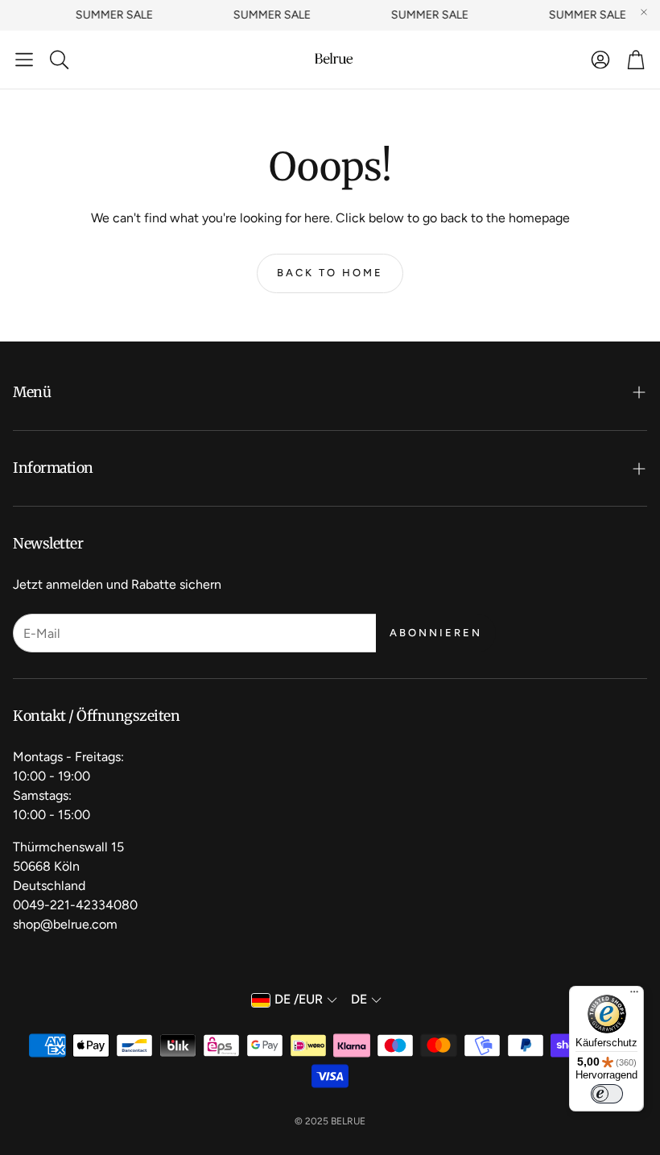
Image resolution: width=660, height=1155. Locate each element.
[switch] (607, 1093)
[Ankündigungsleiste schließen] (644, 12)
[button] (24, 59)
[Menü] (634, 995)
